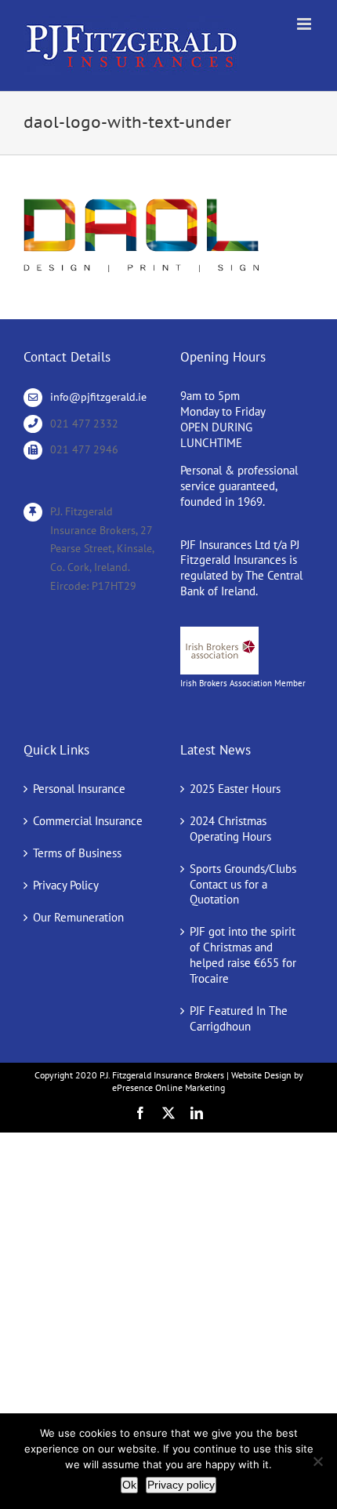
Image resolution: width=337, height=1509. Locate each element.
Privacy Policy (66, 885)
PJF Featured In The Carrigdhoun (239, 1018)
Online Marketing (190, 1087)
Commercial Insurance (88, 820)
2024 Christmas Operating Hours (230, 828)
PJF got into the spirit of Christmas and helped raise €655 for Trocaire (243, 955)
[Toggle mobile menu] (305, 24)
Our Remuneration (78, 917)
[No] (317, 1461)
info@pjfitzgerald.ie (98, 397)
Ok (129, 1484)
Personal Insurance (79, 788)
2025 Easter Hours (235, 788)
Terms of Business (77, 852)
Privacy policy (181, 1484)
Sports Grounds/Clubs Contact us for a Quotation (243, 884)
